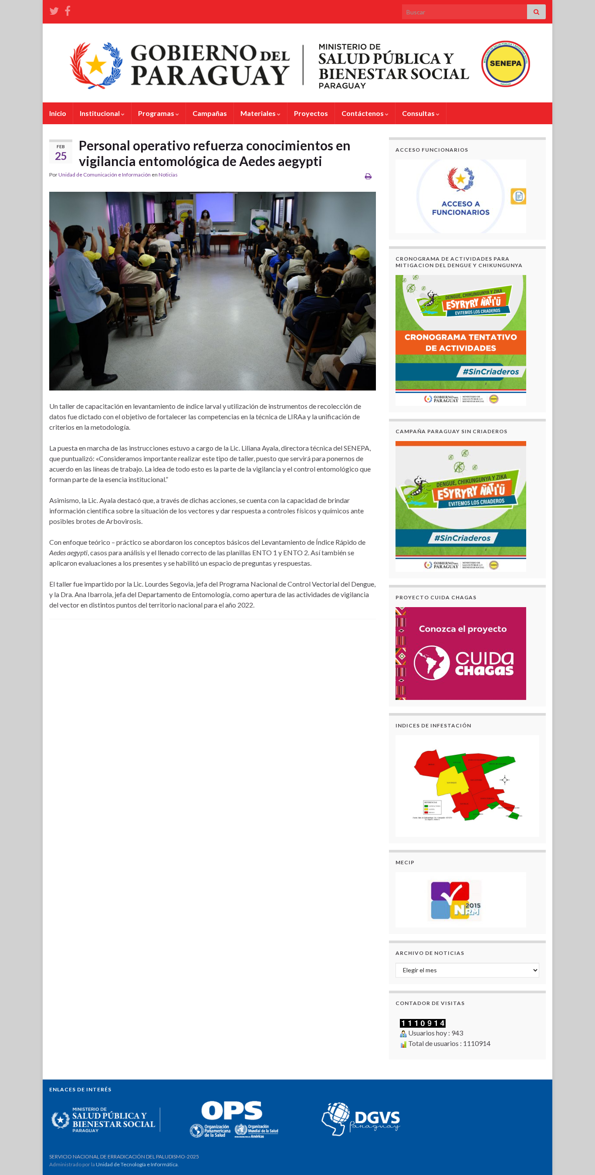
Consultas (419, 113)
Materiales (258, 113)
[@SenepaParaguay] (54, 9)
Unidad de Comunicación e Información (104, 174)
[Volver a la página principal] (297, 63)
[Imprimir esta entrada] (368, 176)
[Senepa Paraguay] (67, 9)
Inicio (57, 113)
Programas (157, 113)
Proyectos (311, 113)
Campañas (210, 113)
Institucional (100, 113)
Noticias (168, 174)
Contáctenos (363, 113)
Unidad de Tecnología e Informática (137, 1164)
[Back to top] (575, 1155)
